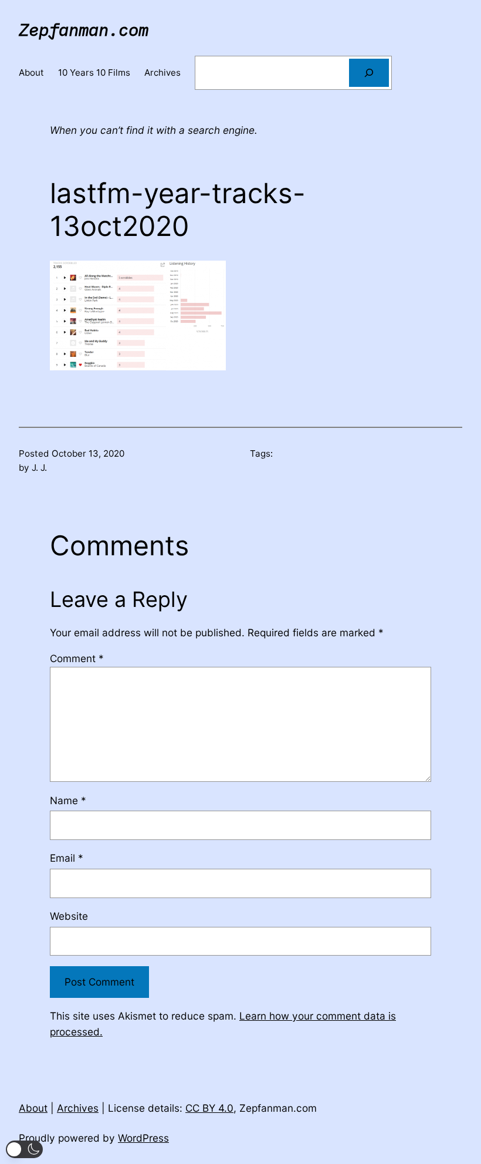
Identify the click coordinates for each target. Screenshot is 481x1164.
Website (69, 916)
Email (66, 858)
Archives (78, 1108)
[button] (24, 1149)
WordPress (143, 1138)
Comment (77, 658)
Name (68, 800)
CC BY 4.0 (209, 1108)
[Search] (369, 73)
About (33, 1108)
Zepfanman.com (83, 29)
